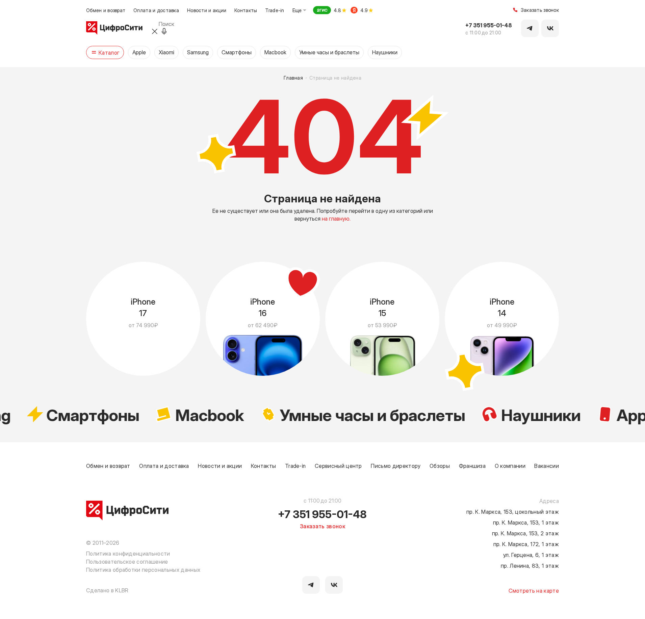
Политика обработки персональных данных (143, 569)
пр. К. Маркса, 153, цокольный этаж (512, 511)
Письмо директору (395, 465)
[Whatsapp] (550, 28)
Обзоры (440, 465)
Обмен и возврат (105, 10)
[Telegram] (530, 28)
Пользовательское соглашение (127, 561)
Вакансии (546, 465)
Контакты (245, 10)
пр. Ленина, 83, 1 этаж (530, 565)
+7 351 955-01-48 (488, 25)
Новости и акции (206, 10)
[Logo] (114, 28)
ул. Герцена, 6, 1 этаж (531, 554)
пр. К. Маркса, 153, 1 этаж (526, 522)
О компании (510, 465)
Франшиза (472, 465)
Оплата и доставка (156, 10)
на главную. (336, 218)
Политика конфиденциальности (128, 553)
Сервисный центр (338, 465)
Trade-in (274, 10)
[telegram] (311, 585)
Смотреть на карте (534, 590)
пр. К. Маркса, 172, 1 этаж (526, 543)
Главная (293, 78)
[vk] (334, 585)
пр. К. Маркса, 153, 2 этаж (525, 533)
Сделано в (107, 590)
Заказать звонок (540, 10)
